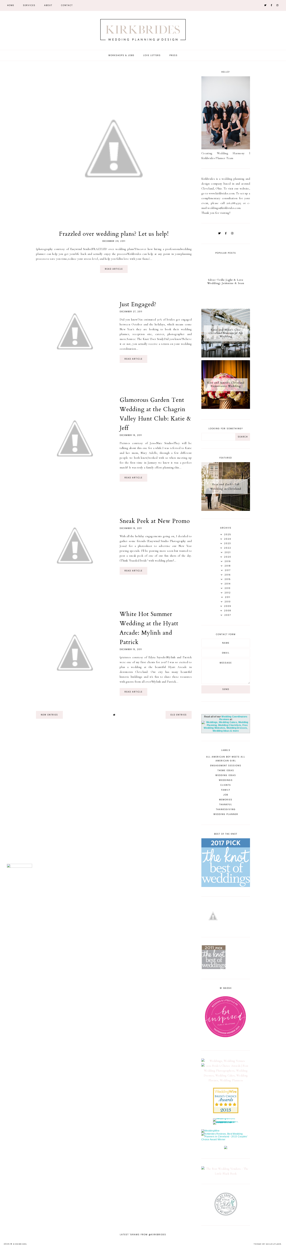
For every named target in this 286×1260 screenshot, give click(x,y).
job (225, 794)
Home (10, 5)
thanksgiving (226, 809)
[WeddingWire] (210, 1130)
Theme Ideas (226, 770)
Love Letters (152, 55)
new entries (49, 714)
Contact (67, 5)
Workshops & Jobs (121, 55)
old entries (178, 714)
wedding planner (225, 814)
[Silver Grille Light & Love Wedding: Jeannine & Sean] (225, 305)
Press (173, 55)
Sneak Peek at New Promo (155, 521)
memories (225, 799)
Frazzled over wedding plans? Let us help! (114, 234)
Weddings (226, 780)
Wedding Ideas (225, 775)
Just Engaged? (138, 304)
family (225, 789)
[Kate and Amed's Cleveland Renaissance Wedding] (225, 408)
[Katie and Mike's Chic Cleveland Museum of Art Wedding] (225, 356)
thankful (225, 804)
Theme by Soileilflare (267, 1244)
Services (29, 5)
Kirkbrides (20, 1244)
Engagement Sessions (225, 765)
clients (225, 785)
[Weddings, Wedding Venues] (225, 1061)
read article (114, 268)
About (48, 5)
